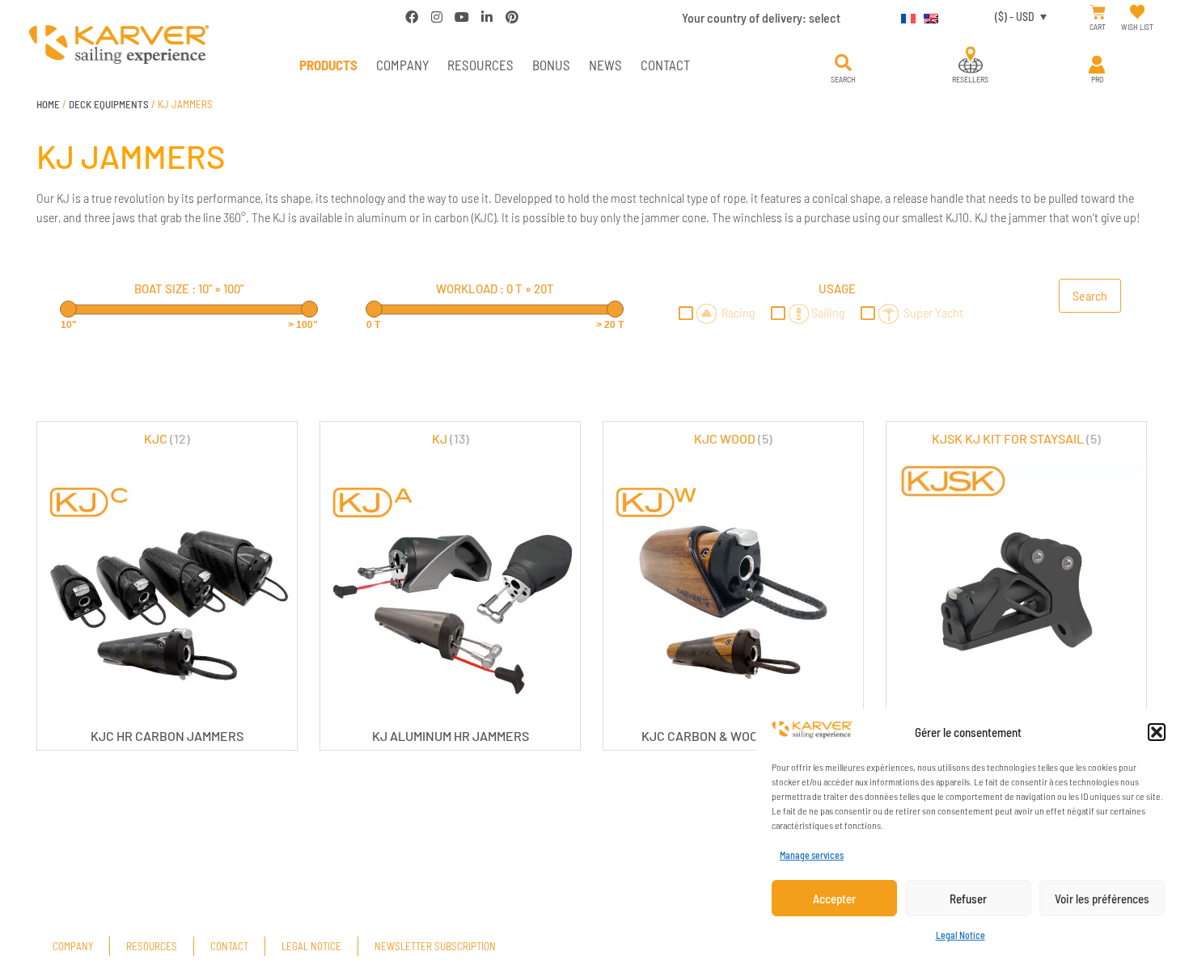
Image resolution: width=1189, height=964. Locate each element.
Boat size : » (188, 288)
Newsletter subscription (435, 946)
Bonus (551, 65)
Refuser (968, 898)
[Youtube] (461, 17)
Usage (837, 288)
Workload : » (495, 288)
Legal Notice (960, 935)
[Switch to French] (904, 16)
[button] (1157, 732)
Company (402, 65)
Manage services (812, 855)
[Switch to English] (927, 16)
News (605, 65)
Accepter (834, 898)
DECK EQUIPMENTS (109, 104)
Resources (480, 65)
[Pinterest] (512, 17)
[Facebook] (411, 17)
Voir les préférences (1102, 898)
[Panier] (1098, 12)
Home (48, 104)
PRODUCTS (328, 65)
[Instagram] (436, 17)
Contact (665, 65)
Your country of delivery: (761, 17)
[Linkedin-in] (486, 17)
